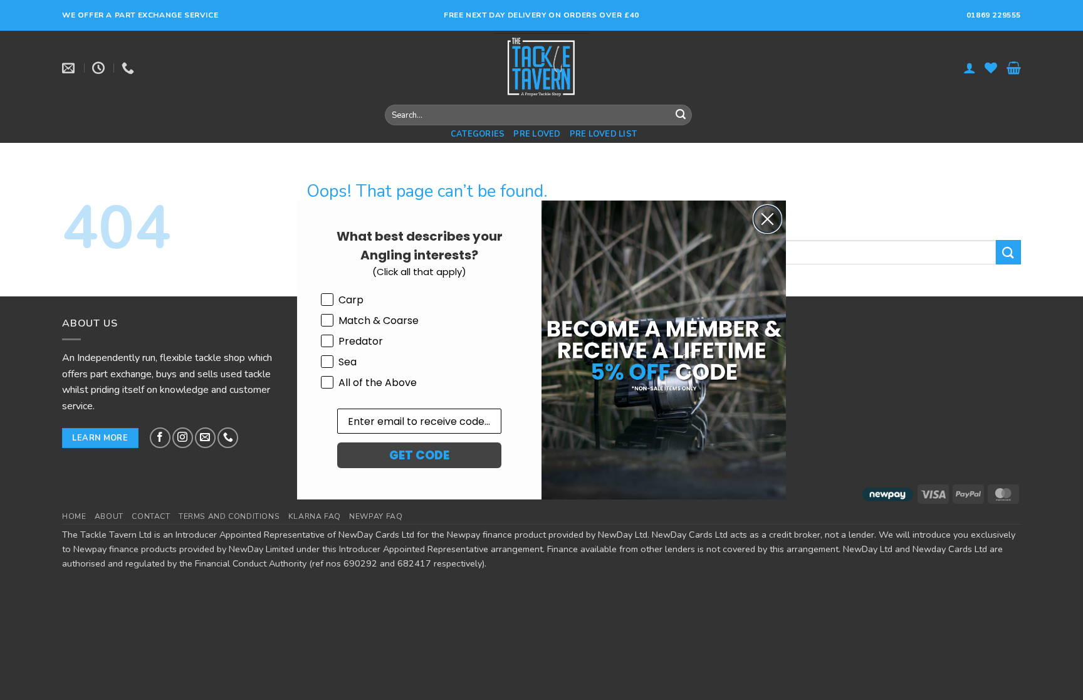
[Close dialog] (767, 219)
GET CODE (419, 455)
